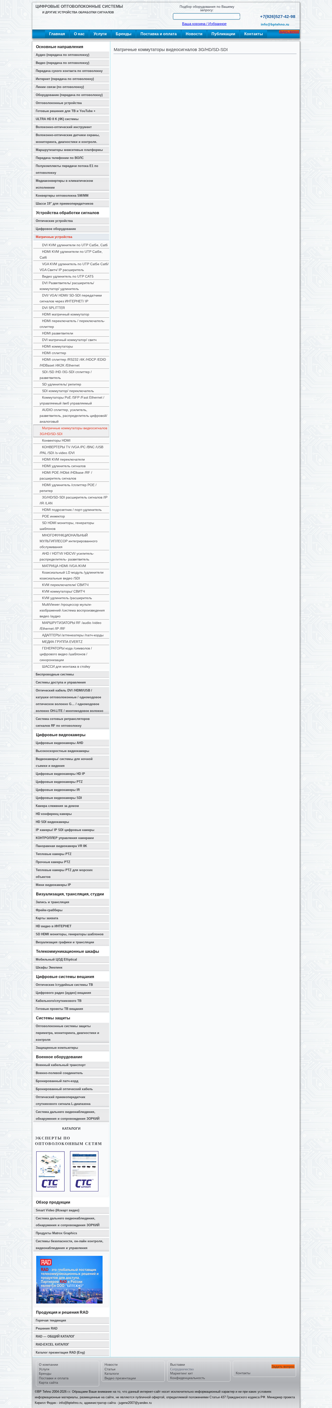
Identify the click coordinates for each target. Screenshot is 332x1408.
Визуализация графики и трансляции (65, 942)
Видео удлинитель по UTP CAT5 (68, 276)
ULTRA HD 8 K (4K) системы (57, 119)
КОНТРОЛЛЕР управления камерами (65, 838)
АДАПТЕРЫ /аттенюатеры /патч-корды (73, 635)
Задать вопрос (289, 32)
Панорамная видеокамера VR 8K (61, 846)
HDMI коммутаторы (57, 346)
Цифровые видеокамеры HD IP (60, 774)
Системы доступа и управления (61, 682)
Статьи (110, 1369)
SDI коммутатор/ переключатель (68, 391)
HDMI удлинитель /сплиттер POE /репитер (68, 488)
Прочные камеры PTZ (53, 862)
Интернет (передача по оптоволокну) (65, 79)
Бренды (123, 34)
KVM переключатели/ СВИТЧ (65, 585)
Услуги (100, 34)
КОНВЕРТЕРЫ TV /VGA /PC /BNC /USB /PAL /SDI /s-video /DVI (71, 450)
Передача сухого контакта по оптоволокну (69, 71)
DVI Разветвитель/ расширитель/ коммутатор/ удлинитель (67, 286)
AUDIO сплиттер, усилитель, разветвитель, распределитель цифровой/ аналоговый (73, 415)
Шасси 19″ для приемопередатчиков (64, 203)
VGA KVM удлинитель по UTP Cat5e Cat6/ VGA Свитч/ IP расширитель (74, 267)
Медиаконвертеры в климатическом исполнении (64, 184)
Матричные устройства (54, 237)
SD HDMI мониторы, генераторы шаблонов (67, 526)
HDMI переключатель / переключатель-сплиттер (72, 324)
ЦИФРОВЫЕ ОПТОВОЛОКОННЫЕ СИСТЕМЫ (79, 6)
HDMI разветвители (57, 333)
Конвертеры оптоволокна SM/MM (62, 195)
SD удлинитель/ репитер (61, 384)
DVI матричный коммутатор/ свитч (69, 340)
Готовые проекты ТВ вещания (59, 1009)
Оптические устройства (54, 221)
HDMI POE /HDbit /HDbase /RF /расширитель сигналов (66, 475)
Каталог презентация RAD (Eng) (60, 1352)
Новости (194, 34)
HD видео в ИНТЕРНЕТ (53, 926)
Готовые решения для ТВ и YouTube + (66, 111)
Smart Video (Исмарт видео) (57, 1210)
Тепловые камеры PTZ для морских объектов (64, 873)
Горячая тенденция (51, 1320)
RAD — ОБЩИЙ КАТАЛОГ (55, 1336)
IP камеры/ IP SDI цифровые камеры (65, 830)
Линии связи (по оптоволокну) (60, 87)
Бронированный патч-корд (57, 1081)
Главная (57, 34)
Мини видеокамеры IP (53, 885)
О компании (48, 1364)
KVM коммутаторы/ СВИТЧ (63, 591)
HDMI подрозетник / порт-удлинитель (72, 510)
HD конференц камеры (54, 814)
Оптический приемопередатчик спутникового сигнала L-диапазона (63, 1100)
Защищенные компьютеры (57, 1047)
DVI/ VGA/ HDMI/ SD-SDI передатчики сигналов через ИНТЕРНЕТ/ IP (71, 298)
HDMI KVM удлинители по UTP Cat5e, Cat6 (71, 254)
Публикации (223, 34)
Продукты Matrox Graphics (56, 1233)
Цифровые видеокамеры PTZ (59, 782)
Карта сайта (48, 1382)
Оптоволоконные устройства (59, 103)
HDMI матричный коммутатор (65, 314)
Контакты (253, 34)
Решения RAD (46, 1328)
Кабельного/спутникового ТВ (58, 1001)
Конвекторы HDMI (56, 440)
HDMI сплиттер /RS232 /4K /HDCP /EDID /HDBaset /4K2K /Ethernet (73, 362)
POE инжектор (53, 516)
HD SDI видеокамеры (52, 822)
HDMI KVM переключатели (63, 459)
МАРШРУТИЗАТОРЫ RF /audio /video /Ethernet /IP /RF (70, 625)
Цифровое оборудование (56, 229)
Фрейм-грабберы (49, 910)
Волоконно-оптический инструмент (64, 127)
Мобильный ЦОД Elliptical (56, 959)
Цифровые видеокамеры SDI (59, 798)
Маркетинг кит (181, 1373)
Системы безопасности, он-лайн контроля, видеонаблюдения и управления (69, 1244)
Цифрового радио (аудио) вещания (63, 993)
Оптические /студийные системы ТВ (64, 985)
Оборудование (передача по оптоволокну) (69, 95)
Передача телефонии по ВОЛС (60, 158)
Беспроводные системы (55, 674)
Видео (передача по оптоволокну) (62, 63)
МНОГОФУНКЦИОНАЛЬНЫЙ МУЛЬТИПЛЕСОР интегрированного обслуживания (68, 541)
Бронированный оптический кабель (64, 1089)
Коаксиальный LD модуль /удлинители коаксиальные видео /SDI (72, 575)
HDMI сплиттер (54, 353)
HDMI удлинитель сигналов (64, 466)
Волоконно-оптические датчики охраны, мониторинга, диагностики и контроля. (68, 138)
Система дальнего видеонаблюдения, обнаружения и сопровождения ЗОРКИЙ (67, 1115)
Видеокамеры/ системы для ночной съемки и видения (64, 762)
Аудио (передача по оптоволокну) (62, 55)
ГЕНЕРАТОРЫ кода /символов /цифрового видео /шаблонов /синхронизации (66, 654)
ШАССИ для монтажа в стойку (66, 666)
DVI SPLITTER (53, 308)
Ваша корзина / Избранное (204, 24)
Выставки (177, 1364)
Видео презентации (120, 1378)
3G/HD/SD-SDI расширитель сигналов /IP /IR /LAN (73, 500)
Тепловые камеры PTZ (53, 854)
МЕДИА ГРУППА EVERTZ (62, 642)
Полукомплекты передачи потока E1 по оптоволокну (67, 169)
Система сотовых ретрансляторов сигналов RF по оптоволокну (63, 722)
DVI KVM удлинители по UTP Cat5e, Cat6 (75, 245)
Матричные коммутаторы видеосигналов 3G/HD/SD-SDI (73, 431)
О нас (79, 34)
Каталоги (112, 1373)
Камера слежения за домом (57, 806)
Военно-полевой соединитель (59, 1073)
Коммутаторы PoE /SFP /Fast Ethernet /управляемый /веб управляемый (72, 400)
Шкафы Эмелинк (49, 967)
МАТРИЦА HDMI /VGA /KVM (64, 566)
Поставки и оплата (54, 1378)
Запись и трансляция (52, 902)
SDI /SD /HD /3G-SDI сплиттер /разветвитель (66, 375)
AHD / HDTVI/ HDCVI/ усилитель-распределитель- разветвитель (67, 556)
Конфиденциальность (187, 1378)
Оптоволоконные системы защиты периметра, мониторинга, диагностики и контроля (67, 1032)
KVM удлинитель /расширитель (67, 598)
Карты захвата (47, 918)
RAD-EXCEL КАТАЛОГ (52, 1344)
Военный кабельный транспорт (61, 1065)
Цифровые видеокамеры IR (58, 790)
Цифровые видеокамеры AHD (59, 743)
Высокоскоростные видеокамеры (62, 751)
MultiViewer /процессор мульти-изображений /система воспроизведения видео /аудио (72, 610)
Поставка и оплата (158, 34)
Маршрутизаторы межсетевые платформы (69, 150)
